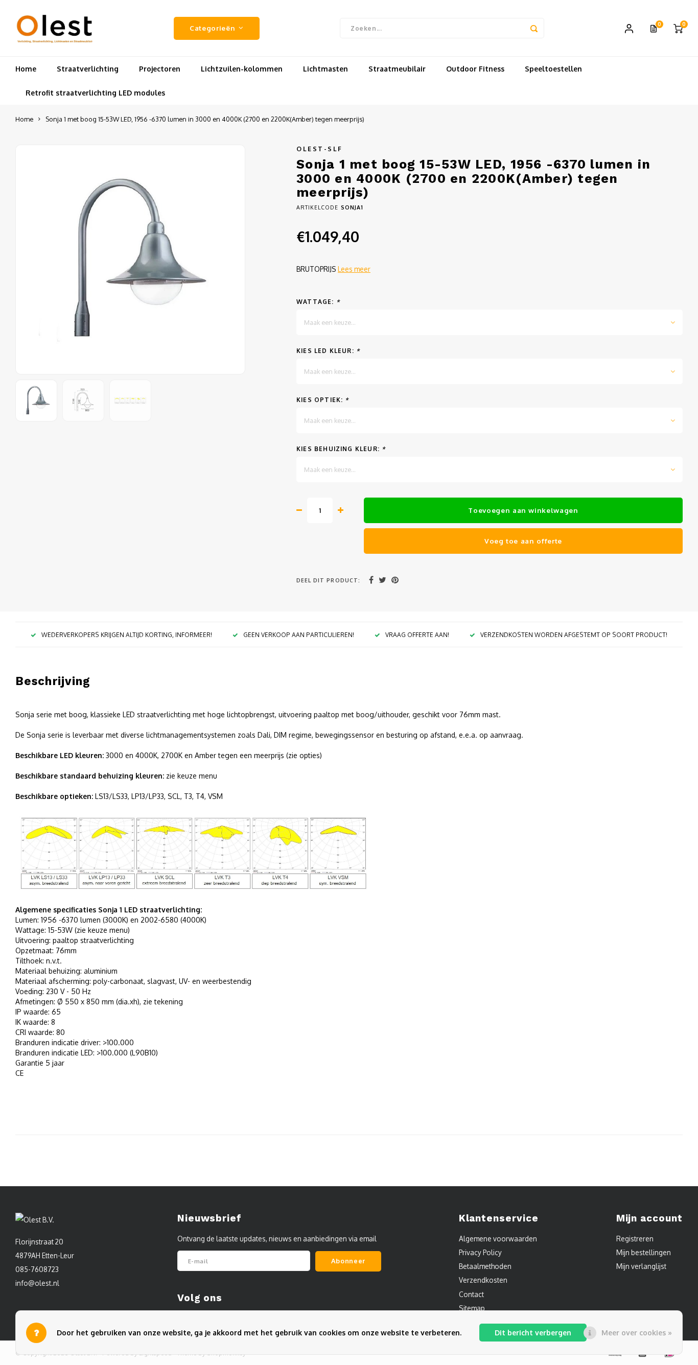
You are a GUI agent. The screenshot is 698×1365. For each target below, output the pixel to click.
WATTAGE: (318, 301)
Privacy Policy (480, 1252)
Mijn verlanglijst (641, 1266)
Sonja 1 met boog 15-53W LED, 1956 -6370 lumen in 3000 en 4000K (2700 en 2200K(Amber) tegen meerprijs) (204, 119)
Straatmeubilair (397, 68)
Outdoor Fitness (475, 68)
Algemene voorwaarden (498, 1238)
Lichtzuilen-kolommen (242, 68)
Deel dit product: (328, 580)
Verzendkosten (483, 1280)
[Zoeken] (534, 28)
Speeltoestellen (553, 68)
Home (25, 68)
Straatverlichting (88, 68)
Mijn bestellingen (643, 1252)
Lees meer (354, 269)
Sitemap (472, 1308)
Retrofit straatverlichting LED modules (95, 92)
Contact (471, 1294)
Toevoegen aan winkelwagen (523, 510)
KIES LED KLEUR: (328, 351)
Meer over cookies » (636, 1332)
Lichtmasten (325, 68)
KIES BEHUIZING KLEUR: (340, 449)
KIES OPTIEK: (322, 400)
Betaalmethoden (485, 1266)
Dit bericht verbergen (533, 1332)
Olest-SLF (319, 149)
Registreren (635, 1238)
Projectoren (159, 68)
